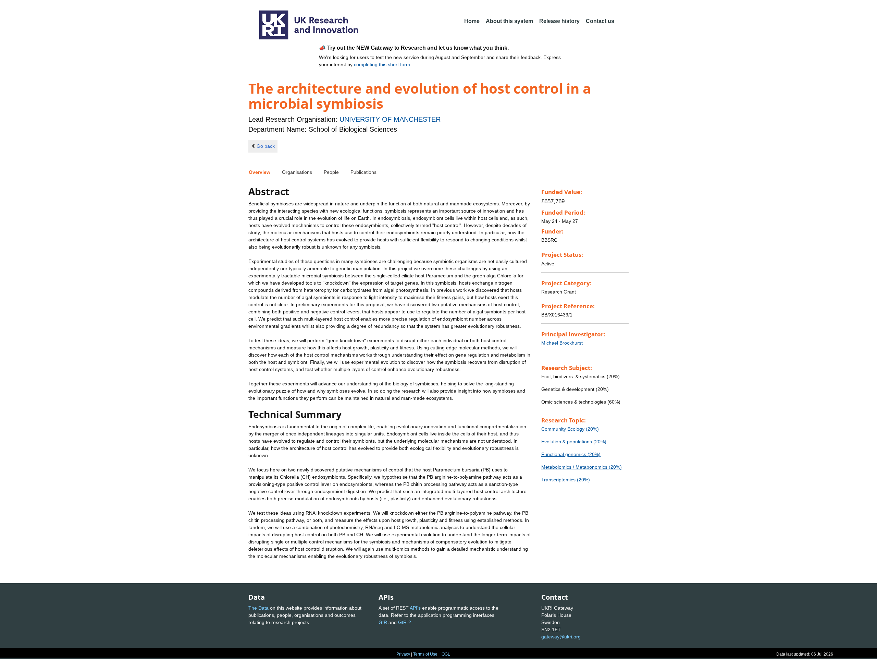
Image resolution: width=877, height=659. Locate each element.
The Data (258, 608)
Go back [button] (266, 146)
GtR (383, 622)
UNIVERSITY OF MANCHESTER (390, 119)
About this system (509, 21)
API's (415, 608)
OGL (446, 654)
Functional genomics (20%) (571, 454)
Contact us (600, 21)
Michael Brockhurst (562, 343)
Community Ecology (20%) (570, 429)
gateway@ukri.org (561, 636)
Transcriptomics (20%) (565, 479)
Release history (559, 21)
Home (472, 21)
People (331, 172)
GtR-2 (404, 622)
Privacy (403, 654)
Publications (363, 172)
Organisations (297, 172)
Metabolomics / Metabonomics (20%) (581, 467)
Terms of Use (425, 654)
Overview (259, 172)
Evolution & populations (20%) (573, 441)
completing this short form (382, 64)
